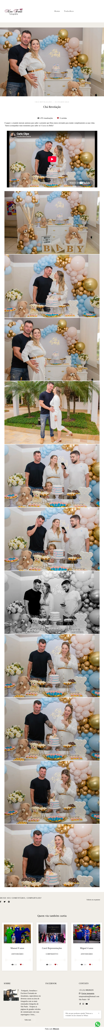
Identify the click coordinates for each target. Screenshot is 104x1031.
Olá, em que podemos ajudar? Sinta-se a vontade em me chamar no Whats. (79, 1014)
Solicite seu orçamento (93, 900)
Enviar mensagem (87, 993)
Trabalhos (69, 11)
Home (57, 11)
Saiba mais (28, 1020)
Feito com (52, 1029)
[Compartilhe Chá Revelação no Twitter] (4, 902)
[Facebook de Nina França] (80, 1004)
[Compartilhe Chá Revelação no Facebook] (0, 902)
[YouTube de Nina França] (87, 1004)
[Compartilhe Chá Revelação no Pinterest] (9, 902)
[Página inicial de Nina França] (14, 11)
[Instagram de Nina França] (83, 1004)
